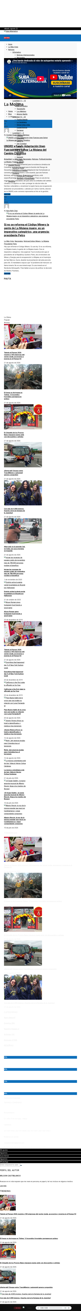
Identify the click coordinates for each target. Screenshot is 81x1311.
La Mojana (7, 162)
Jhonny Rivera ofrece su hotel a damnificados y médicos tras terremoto (13, 732)
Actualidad (8, 159)
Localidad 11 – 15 (19, 101)
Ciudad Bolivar (22, 128)
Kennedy (20, 157)
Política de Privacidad (12, 1098)
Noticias (35, 159)
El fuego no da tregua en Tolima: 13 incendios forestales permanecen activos (13, 396)
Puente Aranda (22, 120)
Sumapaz (20, 130)
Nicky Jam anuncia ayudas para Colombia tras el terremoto (14, 752)
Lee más (7, 194)
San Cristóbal (21, 144)
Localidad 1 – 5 (18, 133)
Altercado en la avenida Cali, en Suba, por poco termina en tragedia (14, 549)
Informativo (16, 52)
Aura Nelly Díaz (12, 211)
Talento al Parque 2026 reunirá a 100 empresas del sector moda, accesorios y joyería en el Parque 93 (14, 356)
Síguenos (3, 1153)
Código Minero (35, 241)
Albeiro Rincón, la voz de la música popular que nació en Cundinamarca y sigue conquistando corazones (15, 821)
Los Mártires (21, 111)
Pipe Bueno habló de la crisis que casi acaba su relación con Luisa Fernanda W (15, 712)
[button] (40, 22)
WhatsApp (4, 1162)
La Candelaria (22, 122)
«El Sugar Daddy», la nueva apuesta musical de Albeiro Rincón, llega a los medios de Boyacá (15, 796)
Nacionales (21, 58)
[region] (40, 13)
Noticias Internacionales (25, 55)
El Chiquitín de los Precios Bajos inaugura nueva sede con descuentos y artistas (14, 435)
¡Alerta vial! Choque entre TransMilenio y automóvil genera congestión (13, 473)
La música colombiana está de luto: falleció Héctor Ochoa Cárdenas (14, 772)
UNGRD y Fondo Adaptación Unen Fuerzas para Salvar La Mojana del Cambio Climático (25, 150)
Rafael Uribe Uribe (23, 125)
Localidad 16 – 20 (19, 117)
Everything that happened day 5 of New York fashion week (14, 674)
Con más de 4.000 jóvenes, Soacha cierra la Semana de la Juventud (14, 511)
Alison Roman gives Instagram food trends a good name (13, 614)
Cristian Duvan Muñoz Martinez (17, 135)
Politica (15, 162)
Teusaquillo (21, 109)
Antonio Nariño (22, 114)
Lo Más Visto (17, 159)
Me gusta (3, 1150)
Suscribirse (4, 1156)
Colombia (48, 159)
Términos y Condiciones (13, 1102)
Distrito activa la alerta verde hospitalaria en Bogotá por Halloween (14, 594)
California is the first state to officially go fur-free (14, 690)
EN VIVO (7, 38)
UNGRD (21, 162)
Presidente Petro (10, 244)
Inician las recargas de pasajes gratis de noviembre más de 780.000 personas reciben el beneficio (14, 573)
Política (42, 159)
